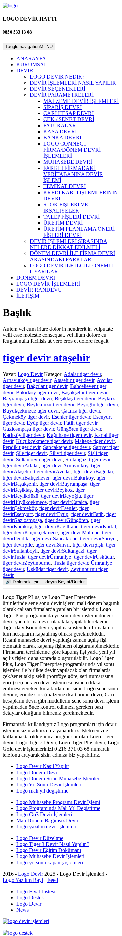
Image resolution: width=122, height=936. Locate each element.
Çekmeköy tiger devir (26, 417)
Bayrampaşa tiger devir (27, 398)
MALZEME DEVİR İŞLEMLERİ (81, 101)
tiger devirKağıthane (56, 526)
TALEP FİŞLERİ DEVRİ (71, 217)
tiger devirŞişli (88, 545)
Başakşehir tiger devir (84, 392)
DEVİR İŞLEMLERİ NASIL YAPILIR (73, 83)
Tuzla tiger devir (71, 563)
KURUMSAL (31, 64)
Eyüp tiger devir (44, 423)
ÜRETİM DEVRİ (63, 223)
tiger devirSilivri (52, 545)
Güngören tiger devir (79, 429)
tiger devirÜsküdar (94, 557)
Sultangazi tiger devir (87, 459)
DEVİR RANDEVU (39, 290)
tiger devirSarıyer (98, 538)
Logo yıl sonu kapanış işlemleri (49, 862)
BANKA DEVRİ (62, 137)
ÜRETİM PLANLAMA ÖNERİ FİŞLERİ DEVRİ (79, 232)
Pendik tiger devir (21, 447)
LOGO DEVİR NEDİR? (57, 77)
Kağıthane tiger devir (69, 435)
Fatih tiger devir (80, 423)
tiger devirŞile (18, 545)
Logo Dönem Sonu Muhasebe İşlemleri (58, 778)
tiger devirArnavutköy (64, 465)
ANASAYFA (31, 58)
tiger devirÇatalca (68, 502)
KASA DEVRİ (60, 131)
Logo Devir (30, 374)
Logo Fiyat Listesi (35, 891)
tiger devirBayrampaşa (63, 484)
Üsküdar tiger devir (47, 569)
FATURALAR (59, 125)
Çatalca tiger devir (80, 411)
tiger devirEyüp (51, 514)
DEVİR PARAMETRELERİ (62, 95)
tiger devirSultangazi (62, 551)
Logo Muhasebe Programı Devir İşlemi (58, 802)
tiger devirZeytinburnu (27, 563)
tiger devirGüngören (66, 520)
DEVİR (24, 70)
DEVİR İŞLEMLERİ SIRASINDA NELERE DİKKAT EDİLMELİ (68, 244)
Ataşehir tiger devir (74, 380)
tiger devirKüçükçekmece (30, 532)
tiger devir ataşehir (46, 358)
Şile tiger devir (31, 453)
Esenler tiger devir (71, 417)
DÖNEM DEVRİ (35, 278)
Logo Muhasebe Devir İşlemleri (50, 856)
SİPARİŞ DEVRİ (62, 107)
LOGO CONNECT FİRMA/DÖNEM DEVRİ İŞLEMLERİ (72, 150)
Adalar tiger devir (82, 374)
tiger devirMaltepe (79, 532)
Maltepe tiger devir (95, 441)
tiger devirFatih (87, 514)
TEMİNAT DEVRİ (64, 186)
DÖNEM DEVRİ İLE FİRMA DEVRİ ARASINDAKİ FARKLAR (72, 256)
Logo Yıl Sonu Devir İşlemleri (48, 784)
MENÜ (29, 46)
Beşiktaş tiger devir (75, 398)
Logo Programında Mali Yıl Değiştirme (58, 808)
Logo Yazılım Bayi (23, 880)
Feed (52, 880)
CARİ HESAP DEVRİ (68, 113)
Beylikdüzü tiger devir (50, 404)
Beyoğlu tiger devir (97, 404)
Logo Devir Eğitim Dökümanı (48, 850)
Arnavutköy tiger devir (27, 380)
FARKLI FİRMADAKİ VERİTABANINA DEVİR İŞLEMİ (73, 174)
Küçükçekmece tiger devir (44, 441)
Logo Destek (30, 897)
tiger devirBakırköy (73, 478)
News (22, 910)
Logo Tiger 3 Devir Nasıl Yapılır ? (52, 844)
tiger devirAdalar (21, 465)
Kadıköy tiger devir (23, 435)
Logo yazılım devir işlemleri (46, 826)
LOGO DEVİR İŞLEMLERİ (48, 284)
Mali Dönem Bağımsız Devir (47, 820)
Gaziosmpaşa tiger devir (28, 429)
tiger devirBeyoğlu (61, 496)
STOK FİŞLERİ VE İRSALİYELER (65, 208)
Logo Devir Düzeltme (39, 838)
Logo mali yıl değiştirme (42, 791)
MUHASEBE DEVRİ (67, 162)
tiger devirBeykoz (53, 490)
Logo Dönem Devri (37, 772)
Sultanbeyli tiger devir (39, 459)
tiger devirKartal (98, 526)
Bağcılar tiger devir (47, 386)
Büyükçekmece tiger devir (31, 411)
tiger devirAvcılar (52, 471)
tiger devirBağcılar (93, 471)
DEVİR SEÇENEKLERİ (57, 89)
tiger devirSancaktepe (54, 538)
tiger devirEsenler (58, 508)
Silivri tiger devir (67, 453)
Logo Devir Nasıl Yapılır (42, 766)
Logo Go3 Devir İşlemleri (44, 814)
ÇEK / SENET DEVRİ (68, 119)
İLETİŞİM (27, 296)
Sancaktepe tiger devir (66, 447)
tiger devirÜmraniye (49, 557)
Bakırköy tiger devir (37, 392)
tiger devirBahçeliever (26, 478)
